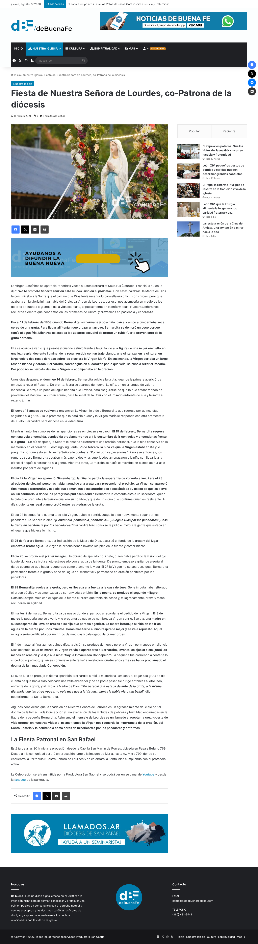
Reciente (229, 131)
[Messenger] (252, 83)
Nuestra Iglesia (45, 48)
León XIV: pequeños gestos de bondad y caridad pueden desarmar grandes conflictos (223, 170)
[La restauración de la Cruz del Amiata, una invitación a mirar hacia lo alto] (188, 229)
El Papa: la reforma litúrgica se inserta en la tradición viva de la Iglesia (224, 189)
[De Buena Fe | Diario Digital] (41, 25)
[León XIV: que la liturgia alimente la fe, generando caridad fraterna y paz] (188, 209)
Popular (194, 131)
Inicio (18, 48)
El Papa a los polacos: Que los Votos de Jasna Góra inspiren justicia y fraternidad (223, 150)
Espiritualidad (105, 48)
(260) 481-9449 (182, 914)
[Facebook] (15, 229)
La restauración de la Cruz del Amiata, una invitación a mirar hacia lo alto (223, 228)
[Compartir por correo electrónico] (35, 229)
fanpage (20, 780)
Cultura (75, 48)
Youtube (148, 774)
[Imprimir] (45, 229)
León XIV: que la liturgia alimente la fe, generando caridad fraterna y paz (220, 208)
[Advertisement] (212, 276)
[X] (25, 229)
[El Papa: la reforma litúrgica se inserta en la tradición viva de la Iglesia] (188, 190)
